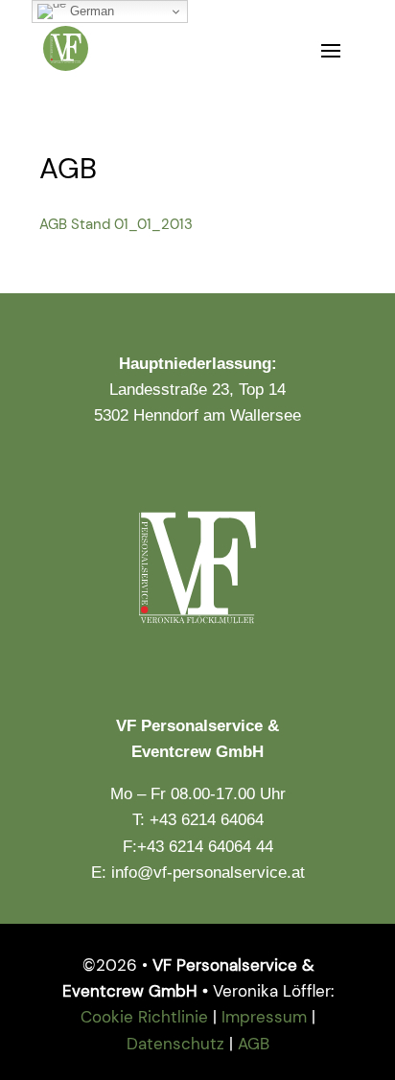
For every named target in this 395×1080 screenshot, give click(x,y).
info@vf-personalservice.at (208, 872)
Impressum (264, 1016)
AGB (253, 1043)
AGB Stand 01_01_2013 (116, 224)
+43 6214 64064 (207, 820)
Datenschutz (175, 1043)
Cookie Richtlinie (144, 1016)
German (90, 11)
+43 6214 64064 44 (205, 847)
